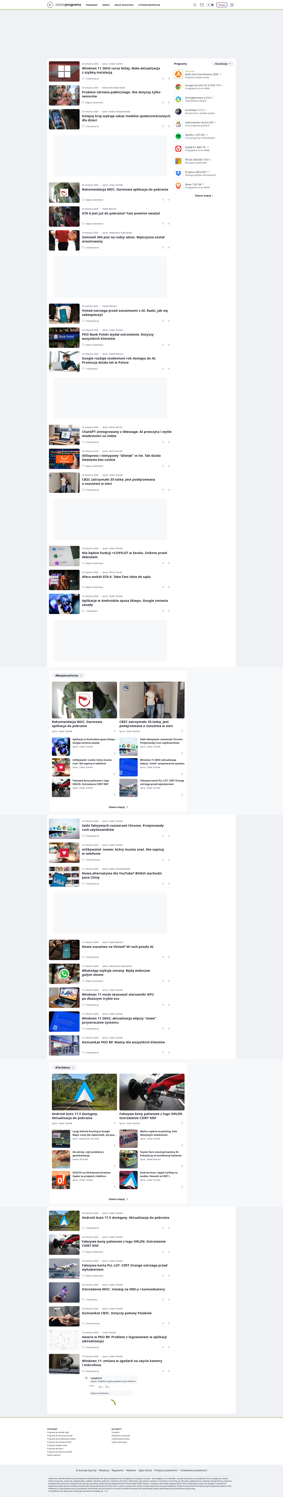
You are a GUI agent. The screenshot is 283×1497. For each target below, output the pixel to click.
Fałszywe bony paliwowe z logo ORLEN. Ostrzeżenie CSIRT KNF (91, 782)
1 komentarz (91, 368)
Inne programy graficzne (197, 125)
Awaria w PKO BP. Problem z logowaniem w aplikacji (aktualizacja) (124, 1339)
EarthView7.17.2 (194, 110)
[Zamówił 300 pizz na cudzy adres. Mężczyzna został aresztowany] (64, 240)
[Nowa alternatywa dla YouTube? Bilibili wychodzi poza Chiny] (64, 876)
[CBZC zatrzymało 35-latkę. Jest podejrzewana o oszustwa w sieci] (64, 483)
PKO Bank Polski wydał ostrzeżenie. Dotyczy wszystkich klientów (118, 336)
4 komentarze (92, 835)
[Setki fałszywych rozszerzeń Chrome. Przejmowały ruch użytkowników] (128, 747)
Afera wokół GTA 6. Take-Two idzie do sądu (116, 576)
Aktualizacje (221, 63)
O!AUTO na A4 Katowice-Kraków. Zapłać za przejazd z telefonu (92, 1174)
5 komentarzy (92, 1004)
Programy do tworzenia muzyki (60, 1435)
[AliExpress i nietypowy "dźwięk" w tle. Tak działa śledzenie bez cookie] (64, 459)
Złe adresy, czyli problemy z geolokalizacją (88, 1153)
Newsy (106, 5)
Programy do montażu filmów (59, 1442)
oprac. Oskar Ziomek (112, 63)
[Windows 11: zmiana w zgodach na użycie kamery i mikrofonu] (64, 1364)
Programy (92, 5)
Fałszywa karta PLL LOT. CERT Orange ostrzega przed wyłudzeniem (162, 782)
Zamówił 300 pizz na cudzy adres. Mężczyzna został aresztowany (123, 239)
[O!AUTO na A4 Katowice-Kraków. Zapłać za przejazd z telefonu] (61, 1180)
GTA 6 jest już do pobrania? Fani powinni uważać (121, 213)
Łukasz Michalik (80, 1159)
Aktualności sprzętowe (121, 1435)
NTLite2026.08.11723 (197, 159)
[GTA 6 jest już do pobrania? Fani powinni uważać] (64, 216)
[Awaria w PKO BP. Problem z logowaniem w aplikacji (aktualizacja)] (64, 1340)
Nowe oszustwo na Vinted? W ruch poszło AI (117, 946)
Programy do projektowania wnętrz (61, 1439)
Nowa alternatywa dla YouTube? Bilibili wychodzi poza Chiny (122, 875)
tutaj (106, 1491)
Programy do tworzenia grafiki (59, 1452)
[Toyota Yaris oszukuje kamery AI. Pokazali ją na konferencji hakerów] (128, 1159)
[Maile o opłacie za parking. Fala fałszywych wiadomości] (128, 1139)
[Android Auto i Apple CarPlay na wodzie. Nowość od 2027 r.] (128, 1180)
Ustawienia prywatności (193, 1470)
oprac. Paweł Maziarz (112, 353)
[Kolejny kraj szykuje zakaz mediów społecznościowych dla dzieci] (64, 119)
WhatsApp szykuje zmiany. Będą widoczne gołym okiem (116, 972)
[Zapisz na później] (163, 78)
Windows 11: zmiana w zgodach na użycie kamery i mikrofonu (122, 1362)
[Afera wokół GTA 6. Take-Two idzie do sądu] (64, 580)
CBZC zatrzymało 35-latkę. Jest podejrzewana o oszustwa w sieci (146, 724)
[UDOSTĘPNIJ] (169, 78)
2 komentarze (92, 78)
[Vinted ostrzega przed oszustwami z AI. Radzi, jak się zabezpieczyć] (64, 314)
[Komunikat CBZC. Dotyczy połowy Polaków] (64, 1316)
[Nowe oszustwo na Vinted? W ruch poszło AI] (64, 950)
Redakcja (104, 1470)
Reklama (131, 1470)
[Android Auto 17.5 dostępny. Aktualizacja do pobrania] (84, 1092)
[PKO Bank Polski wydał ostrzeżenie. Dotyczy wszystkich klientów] (64, 337)
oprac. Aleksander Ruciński (86, 1138)
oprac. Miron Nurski (112, 427)
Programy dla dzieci (55, 1448)
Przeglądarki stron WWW (197, 88)
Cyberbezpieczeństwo (121, 1439)
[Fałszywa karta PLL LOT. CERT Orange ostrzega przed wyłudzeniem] (128, 788)
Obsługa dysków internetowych (200, 175)
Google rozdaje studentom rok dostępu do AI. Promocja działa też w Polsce (119, 360)
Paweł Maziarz (109, 208)
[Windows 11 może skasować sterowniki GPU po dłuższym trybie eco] (64, 997)
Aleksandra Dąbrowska (113, 87)
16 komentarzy (92, 859)
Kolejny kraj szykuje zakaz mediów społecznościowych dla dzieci (126, 118)
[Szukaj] (194, 5)
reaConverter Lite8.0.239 (199, 122)
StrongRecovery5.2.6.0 (198, 97)
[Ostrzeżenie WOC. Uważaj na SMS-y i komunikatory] (64, 1292)
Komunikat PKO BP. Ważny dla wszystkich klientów (123, 1042)
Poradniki (115, 1432)
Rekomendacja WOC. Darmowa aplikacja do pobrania (125, 189)
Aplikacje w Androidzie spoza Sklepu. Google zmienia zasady (125, 602)
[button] (231, 5)
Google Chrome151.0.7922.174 (202, 85)
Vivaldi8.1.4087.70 (195, 147)
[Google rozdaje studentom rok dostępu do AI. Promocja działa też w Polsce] (64, 361)
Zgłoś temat (145, 1470)
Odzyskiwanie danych (196, 100)
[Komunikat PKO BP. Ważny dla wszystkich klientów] (64, 1045)
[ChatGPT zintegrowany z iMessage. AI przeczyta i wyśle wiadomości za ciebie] (64, 435)
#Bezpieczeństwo (66, 675)
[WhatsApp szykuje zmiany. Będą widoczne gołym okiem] (64, 974)
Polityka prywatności (166, 1470)
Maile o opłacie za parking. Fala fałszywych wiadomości (158, 1133)
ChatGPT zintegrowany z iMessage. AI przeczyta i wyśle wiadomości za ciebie (127, 433)
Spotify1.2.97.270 (195, 134)
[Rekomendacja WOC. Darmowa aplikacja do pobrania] (64, 192)
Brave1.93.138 (193, 184)
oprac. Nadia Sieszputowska (116, 111)
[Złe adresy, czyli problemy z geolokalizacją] (61, 1159)
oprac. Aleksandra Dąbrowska (117, 232)
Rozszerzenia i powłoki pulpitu (200, 113)
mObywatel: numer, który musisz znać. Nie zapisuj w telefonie (92, 761)
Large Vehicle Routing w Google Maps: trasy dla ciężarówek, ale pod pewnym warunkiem (93, 1133)
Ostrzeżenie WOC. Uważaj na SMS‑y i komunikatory (123, 1289)
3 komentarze (92, 442)
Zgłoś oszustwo (124, 5)
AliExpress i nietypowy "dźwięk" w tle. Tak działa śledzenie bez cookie (121, 457)
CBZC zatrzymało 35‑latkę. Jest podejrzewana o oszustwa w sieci (118, 481)
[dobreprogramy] (70, 4)
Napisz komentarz (94, 102)
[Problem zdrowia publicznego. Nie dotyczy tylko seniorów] (64, 95)
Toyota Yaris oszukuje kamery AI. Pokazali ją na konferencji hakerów (161, 1153)
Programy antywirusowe (197, 77)
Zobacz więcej (117, 807)
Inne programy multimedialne (200, 137)
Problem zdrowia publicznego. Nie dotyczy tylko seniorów (121, 94)
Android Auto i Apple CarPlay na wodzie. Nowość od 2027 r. (159, 1174)
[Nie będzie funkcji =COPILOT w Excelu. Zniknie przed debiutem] (64, 556)
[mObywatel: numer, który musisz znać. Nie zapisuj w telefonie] (61, 767)
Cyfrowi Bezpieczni (149, 5)
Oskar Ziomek (109, 1332)
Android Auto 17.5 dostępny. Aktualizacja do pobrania (75, 1116)
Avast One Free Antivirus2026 (202, 74)
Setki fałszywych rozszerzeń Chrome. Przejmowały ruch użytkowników (161, 741)
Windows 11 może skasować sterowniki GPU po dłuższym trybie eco (118, 996)
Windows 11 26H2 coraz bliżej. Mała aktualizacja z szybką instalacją (121, 70)
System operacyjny (119, 1442)
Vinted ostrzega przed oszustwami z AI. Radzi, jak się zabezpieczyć (125, 312)
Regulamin (118, 1470)
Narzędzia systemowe (196, 162)
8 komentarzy (92, 1371)
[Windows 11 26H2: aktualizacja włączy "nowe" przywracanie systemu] (128, 767)
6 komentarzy (92, 321)
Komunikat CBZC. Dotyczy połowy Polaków (117, 1313)
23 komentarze (92, 1323)
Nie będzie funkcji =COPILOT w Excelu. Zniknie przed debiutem (124, 554)
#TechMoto (62, 1067)
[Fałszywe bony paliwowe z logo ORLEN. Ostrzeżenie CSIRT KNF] (61, 788)
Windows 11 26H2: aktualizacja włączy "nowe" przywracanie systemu (162, 761)
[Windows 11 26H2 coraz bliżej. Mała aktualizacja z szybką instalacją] (64, 71)
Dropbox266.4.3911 (196, 172)
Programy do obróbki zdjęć (58, 1432)
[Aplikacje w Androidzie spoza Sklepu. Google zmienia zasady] (64, 604)
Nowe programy (53, 1455)
